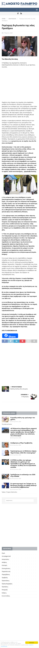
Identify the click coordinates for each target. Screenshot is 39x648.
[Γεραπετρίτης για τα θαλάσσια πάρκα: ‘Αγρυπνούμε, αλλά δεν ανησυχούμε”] (5, 453)
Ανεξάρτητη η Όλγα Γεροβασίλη (21, 443)
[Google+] (21, 13)
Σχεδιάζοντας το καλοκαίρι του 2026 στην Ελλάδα (22, 475)
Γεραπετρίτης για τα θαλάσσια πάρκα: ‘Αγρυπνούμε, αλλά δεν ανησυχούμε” (23, 452)
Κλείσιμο (31, 642)
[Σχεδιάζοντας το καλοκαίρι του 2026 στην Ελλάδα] (5, 476)
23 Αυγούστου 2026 (16, 489)
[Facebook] (18, 13)
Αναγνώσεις (5, 559)
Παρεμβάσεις (6, 574)
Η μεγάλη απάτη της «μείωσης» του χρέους (22, 418)
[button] (36, 9)
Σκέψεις (4, 593)
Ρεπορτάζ (5, 590)
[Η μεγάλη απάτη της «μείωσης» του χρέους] (5, 419)
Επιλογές (4, 565)
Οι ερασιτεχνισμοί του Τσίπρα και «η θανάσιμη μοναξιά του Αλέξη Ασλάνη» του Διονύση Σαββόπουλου (23, 485)
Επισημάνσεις (6, 568)
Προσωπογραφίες (7, 584)
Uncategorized (6, 556)
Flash (3, 553)
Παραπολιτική (6, 571)
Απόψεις (4, 562)
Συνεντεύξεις (6, 596)
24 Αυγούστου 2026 (16, 421)
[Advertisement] (19, 85)
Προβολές (5, 577)
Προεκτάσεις (5, 580)
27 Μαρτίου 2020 (8, 33)
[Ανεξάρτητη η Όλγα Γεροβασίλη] (5, 445)
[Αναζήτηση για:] (19, 500)
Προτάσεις (5, 587)
